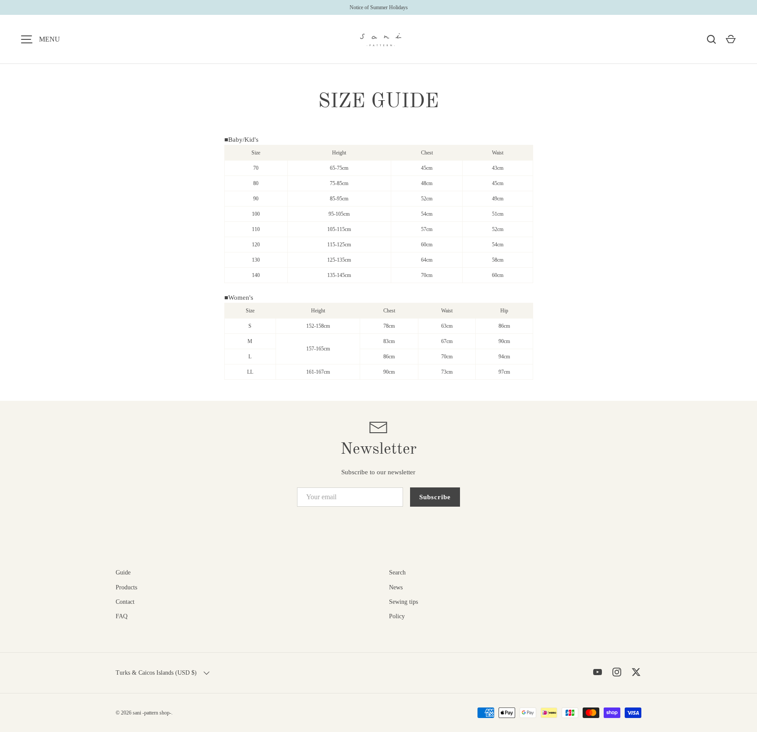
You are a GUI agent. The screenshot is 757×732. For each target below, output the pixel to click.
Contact (125, 602)
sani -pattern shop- (152, 713)
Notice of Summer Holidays (379, 7)
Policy (397, 616)
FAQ (121, 616)
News (396, 587)
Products (126, 587)
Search (397, 572)
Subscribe (435, 497)
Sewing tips (403, 602)
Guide (123, 572)
